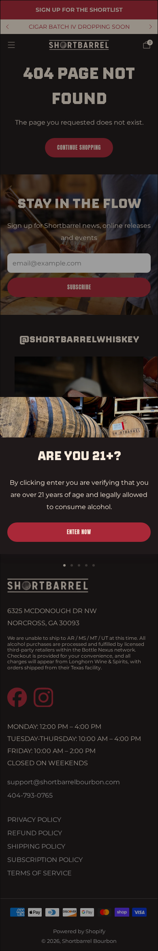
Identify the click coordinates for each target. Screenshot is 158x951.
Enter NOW (79, 532)
